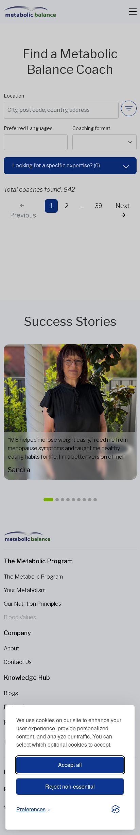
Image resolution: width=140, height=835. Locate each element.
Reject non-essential (70, 786)
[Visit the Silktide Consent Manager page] (115, 809)
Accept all (70, 765)
